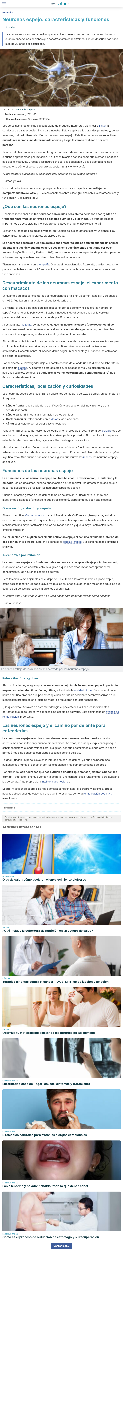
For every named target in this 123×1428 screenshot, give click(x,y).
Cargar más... (61, 1245)
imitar (102, 125)
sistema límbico (72, 541)
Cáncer (6, 978)
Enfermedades (10, 1080)
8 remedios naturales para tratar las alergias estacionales (44, 1135)
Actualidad (8, 876)
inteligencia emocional (55, 781)
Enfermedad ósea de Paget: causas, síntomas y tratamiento (46, 1084)
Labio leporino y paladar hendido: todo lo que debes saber (45, 1186)
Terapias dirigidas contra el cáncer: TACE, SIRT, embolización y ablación (55, 981)
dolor (54, 419)
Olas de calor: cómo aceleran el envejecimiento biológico (44, 879)
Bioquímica (7, 12)
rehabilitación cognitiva (97, 793)
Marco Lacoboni (35, 515)
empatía (44, 264)
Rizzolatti (26, 324)
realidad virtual (83, 690)
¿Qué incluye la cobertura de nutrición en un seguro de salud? (47, 930)
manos (87, 457)
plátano (22, 367)
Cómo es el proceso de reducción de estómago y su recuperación (50, 1237)
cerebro (107, 430)
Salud (5, 927)
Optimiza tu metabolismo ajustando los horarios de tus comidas (49, 1033)
